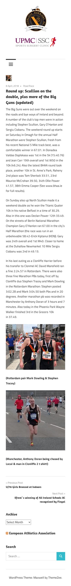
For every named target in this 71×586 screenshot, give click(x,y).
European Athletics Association (32, 533)
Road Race (28, 86)
